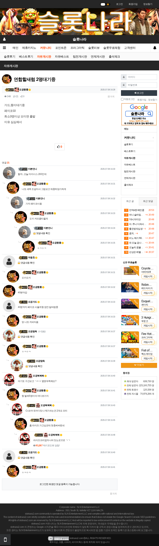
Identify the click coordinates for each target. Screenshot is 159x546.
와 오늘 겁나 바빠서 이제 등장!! (135, 242)
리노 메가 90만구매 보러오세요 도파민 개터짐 (135, 238)
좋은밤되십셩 (134, 228)
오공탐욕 (32, 331)
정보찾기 (147, 4)
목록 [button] (112, 96)
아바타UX (146, 272)
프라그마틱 (77, 48)
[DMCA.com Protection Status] (58, 538)
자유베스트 (62, 56)
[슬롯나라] (79, 21)
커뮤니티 (45, 48)
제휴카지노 (29, 48)
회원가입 (133, 4)
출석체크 (114, 56)
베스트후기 (26, 56)
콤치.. (130, 233)
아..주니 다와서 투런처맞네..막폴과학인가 (136, 224)
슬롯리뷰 (93, 48)
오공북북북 (38, 375)
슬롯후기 (9, 56)
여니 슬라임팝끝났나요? (135, 214)
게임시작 (147, 276)
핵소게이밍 (147, 354)
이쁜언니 (32, 169)
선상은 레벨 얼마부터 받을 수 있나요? (134, 252)
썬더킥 (144, 304)
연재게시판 (98, 56)
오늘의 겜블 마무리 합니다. (135, 247)
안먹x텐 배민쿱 (135, 210)
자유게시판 (44, 56)
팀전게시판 (80, 56)
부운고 (144, 321)
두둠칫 (31, 257)
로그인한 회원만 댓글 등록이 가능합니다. (60, 484)
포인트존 (61, 48)
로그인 (119, 4)
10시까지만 (133, 219)
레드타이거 (147, 288)
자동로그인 (129, 99)
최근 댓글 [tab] (148, 201)
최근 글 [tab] (130, 201)
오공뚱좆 (23, 89)
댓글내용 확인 (43, 233)
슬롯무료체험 (111, 48)
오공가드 (32, 302)
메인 (15, 48)
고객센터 (129, 48)
